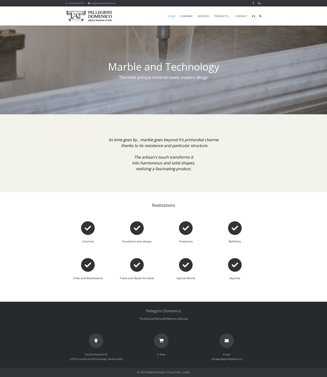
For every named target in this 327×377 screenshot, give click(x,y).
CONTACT (241, 16)
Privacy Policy (174, 372)
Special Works (185, 278)
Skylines (234, 278)
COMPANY (186, 16)
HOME (171, 16)
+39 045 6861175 (76, 3)
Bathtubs (235, 241)
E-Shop (161, 354)
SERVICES (203, 16)
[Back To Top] (318, 369)
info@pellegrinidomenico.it (103, 3)
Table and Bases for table (137, 278)
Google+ (259, 3)
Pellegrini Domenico (155, 372)
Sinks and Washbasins (88, 278)
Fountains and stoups (137, 241)
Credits (186, 372)
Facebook (253, 3)
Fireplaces (186, 241)
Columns (88, 241)
